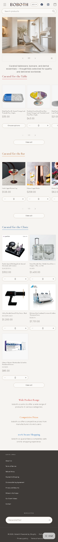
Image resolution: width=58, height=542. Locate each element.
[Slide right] (35, 135)
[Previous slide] (23, 58)
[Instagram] (48, 4)
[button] (5, 4)
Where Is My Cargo (12, 493)
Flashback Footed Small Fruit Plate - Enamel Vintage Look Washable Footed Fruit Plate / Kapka (38, 113)
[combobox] (29, 11)
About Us (9, 461)
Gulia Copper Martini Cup (9, 188)
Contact (8, 504)
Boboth (17, 534)
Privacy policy (22, 538)
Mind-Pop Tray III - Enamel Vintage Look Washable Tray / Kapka (13, 112)
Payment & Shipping (12, 477)
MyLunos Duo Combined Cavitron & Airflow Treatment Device (43, 314)
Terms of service (37, 538)
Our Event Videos (11, 498)
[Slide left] (23, 135)
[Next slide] (35, 58)
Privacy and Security (12, 488)
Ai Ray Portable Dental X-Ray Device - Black (14, 313)
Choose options (14, 125)
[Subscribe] (49, 520)
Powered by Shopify (28, 534)
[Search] (53, 11)
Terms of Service (11, 466)
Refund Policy (10, 472)
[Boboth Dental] (29, 35)
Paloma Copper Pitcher (33, 188)
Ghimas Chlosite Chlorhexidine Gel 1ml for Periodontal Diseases (14, 363)
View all (29, 142)
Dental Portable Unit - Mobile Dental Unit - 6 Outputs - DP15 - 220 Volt (42, 265)
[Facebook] (42, 4)
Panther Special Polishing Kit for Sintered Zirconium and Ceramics (13, 265)
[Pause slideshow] (53, 58)
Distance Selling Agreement (15, 482)
